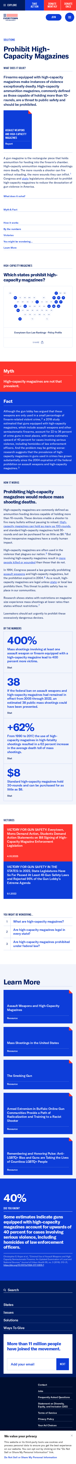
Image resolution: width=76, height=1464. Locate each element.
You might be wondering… (18, 241)
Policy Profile (55, 332)
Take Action (34, 5)
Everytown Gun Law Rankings (30, 332)
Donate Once (68, 5)
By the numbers (12, 229)
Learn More (10, 247)
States (8, 1304)
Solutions (9, 39)
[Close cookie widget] (72, 1435)
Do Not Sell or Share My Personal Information (30, 1457)
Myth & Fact (10, 209)
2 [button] (42, 418)
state (25, 178)
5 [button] (46, 553)
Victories (9, 235)
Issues (8, 1312)
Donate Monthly (52, 5)
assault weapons (14, 574)
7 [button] (39, 605)
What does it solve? (14, 196)
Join (53, 17)
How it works (11, 222)
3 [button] (18, 467)
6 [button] (44, 577)
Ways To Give (14, 1328)
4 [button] (65, 533)
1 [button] (70, 173)
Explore (12, 5)
